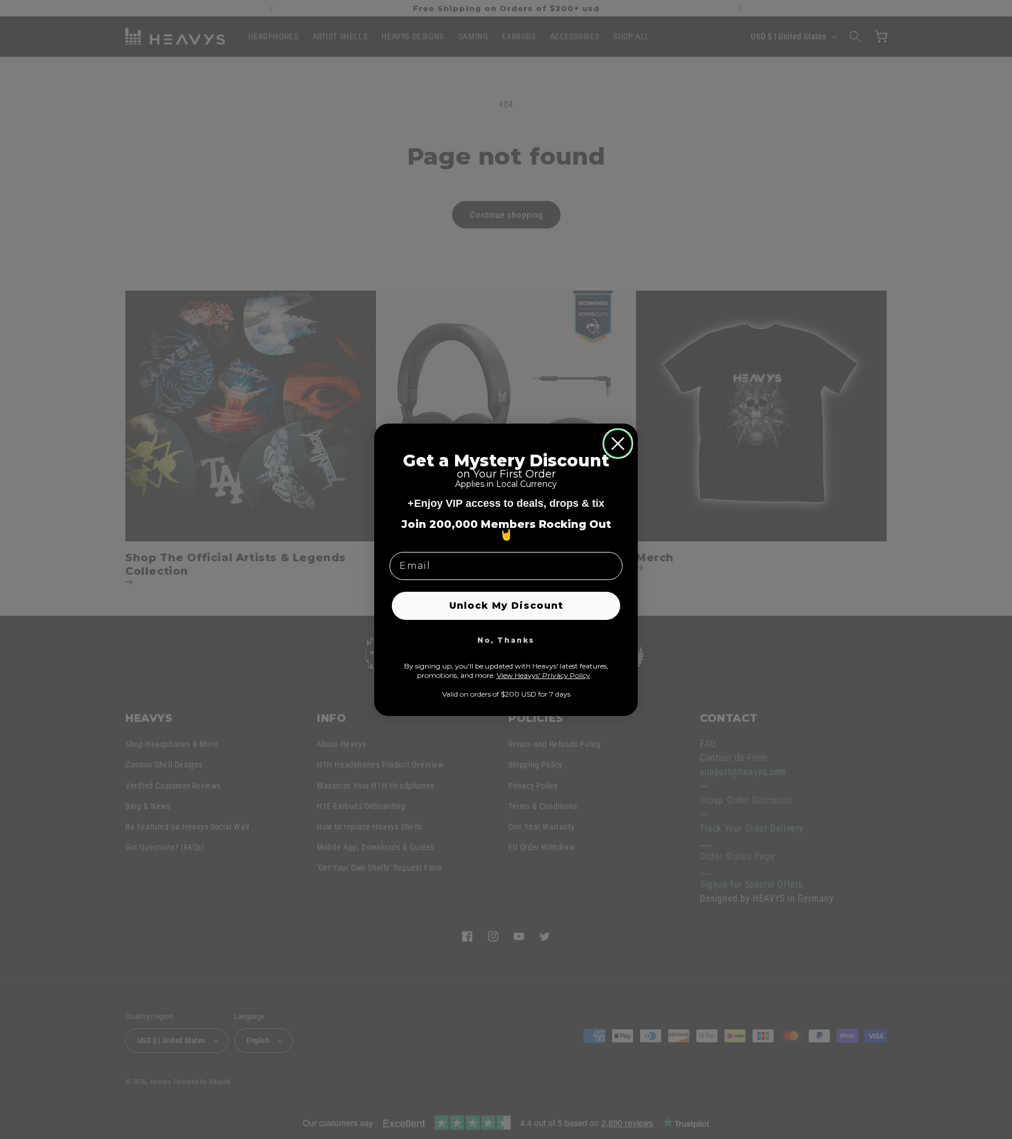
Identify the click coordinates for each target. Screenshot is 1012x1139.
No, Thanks (506, 640)
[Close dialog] (618, 443)
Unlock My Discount (506, 605)
